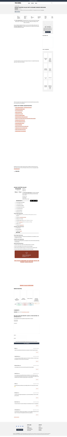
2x (33, 200)
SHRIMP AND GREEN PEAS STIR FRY (20, 129)
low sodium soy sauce (23, 217)
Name (15, 335)
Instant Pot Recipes (30, 429)
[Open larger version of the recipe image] (26, 180)
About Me (40, 429)
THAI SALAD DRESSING (18, 124)
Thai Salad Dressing (17, 168)
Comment (15, 323)
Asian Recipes (29, 430)
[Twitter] (23, 426)
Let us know (24, 256)
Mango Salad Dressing (26, 285)
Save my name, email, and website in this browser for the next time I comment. (26, 341)
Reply (37, 352)
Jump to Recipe (18, 11)
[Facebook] (16, 426)
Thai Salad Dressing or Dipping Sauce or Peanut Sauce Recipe (26, 261)
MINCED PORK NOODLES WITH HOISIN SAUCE (21, 126)
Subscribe (40, 430)
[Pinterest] (18, 426)
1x (31, 200)
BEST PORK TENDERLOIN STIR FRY (20, 121)
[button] (15, 188)
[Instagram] (20, 426)
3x (36, 200)
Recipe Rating (16, 320)
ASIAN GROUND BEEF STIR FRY (19, 123)
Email (15, 338)
